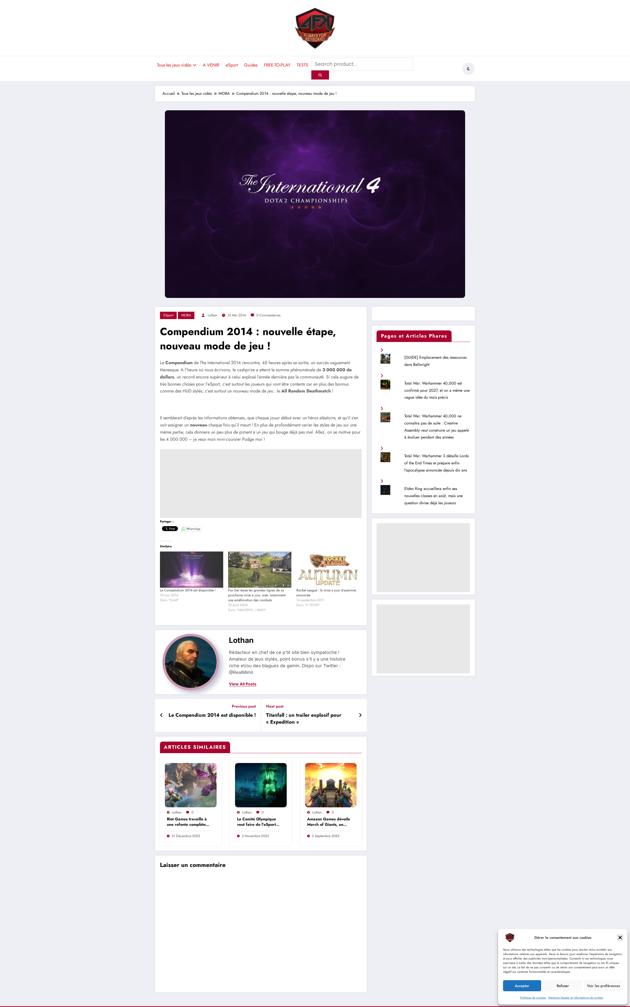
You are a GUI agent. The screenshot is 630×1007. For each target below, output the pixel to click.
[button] (620, 937)
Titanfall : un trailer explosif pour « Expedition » (303, 719)
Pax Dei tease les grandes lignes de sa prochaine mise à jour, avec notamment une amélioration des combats (256, 595)
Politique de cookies (533, 997)
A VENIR (211, 65)
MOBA (186, 315)
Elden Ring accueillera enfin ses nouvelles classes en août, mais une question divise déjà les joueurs (433, 496)
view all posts (242, 684)
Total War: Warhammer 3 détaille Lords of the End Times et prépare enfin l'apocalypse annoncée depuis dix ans (436, 463)
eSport (232, 65)
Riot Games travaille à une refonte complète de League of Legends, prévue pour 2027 (188, 822)
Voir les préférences (603, 986)
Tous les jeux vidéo (174, 65)
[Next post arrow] (360, 715)
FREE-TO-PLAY (277, 65)
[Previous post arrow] (161, 715)
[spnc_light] (468, 69)
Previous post (244, 706)
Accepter (522, 986)
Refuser (563, 986)
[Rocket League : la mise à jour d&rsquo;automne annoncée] (328, 570)
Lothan (212, 315)
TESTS (302, 65)
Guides (250, 65)
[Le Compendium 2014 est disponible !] (191, 570)
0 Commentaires (268, 315)
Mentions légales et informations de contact (575, 997)
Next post (275, 706)
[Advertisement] (261, 483)
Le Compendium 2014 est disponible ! (188, 590)
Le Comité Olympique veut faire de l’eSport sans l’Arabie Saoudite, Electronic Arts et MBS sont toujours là (258, 822)
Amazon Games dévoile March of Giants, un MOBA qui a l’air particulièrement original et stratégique (328, 822)
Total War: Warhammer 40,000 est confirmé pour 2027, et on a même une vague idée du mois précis (437, 390)
